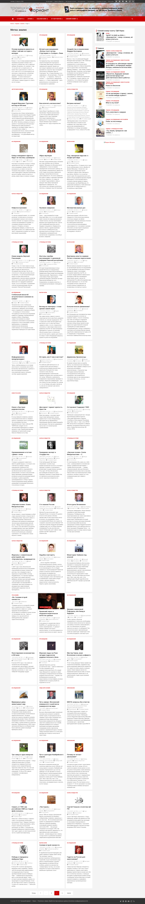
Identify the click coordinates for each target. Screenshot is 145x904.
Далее (69, 893)
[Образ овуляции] (51, 145)
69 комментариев (84, 508)
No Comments (17, 111)
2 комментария (17, 58)
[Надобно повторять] (51, 544)
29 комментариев (73, 412)
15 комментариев (73, 864)
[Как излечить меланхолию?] (51, 92)
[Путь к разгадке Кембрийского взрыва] (51, 744)
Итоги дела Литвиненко (76, 504)
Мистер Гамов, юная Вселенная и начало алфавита (79, 654)
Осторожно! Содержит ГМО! (78, 407)
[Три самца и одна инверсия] (23, 744)
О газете (20, 19)
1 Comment (44, 58)
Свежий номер (71, 19)
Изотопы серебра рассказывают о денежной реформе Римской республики (51, 258)
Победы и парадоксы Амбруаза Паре (20, 858)
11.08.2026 (109, 41)
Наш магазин (41, 19)
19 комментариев (83, 709)
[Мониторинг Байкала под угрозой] (79, 544)
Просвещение (90, 1)
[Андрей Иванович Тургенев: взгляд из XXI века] (23, 92)
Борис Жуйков (87, 506)
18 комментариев (46, 362)
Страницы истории (101, 1)
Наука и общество (59, 1)
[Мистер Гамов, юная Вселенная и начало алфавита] (79, 642)
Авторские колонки (71, 1)
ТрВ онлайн (111, 1)
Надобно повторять (47, 555)
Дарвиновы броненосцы (76, 357)
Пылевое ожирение (47, 208)
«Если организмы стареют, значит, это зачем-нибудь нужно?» (119, 94)
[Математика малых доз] (79, 197)
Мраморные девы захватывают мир (19, 703)
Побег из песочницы (114, 121)
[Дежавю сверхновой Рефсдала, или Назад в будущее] (79, 598)
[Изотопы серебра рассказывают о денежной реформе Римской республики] (51, 245)
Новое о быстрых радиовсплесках (18, 408)
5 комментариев (73, 56)
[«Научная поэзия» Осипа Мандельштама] (23, 494)
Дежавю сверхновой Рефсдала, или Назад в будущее (76, 611)
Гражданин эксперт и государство (47, 453)
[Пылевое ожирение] (51, 197)
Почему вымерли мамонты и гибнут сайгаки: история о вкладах (23, 51)
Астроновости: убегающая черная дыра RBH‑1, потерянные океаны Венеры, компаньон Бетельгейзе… (119, 65)
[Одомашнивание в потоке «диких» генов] (23, 441)
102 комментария (73, 814)
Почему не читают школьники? (74, 756)
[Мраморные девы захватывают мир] (23, 691)
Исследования (81, 1)
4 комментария (17, 660)
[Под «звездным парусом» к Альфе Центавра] (79, 145)
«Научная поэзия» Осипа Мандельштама (21, 506)
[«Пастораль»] (51, 796)
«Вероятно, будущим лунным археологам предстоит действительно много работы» (118, 76)
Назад (34, 893)
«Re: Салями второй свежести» (19, 598)
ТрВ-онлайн (15, 595)
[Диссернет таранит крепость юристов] (51, 396)
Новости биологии (113, 86)
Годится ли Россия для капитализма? (76, 858)
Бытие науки (49, 1)
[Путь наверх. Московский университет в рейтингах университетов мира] (51, 691)
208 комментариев (73, 163)
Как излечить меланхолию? (50, 103)
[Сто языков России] (51, 494)
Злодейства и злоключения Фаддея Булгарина (78, 50)
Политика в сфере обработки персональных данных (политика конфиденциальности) (63, 901)
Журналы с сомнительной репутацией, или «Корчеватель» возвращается (23, 557)
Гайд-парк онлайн (44, 688)
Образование (71, 688)
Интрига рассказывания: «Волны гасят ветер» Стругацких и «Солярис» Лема (51, 51)
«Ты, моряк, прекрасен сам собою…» (116, 132)
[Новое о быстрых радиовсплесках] (23, 396)
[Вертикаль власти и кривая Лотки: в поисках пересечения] (79, 245)
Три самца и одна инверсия (22, 755)
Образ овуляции (45, 156)
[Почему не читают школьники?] (79, 744)
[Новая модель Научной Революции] (23, 245)
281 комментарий (86, 118)
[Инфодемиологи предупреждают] (23, 346)
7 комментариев (73, 213)
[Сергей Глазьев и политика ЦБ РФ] (79, 796)
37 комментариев (18, 564)
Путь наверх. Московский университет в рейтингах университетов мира (49, 704)
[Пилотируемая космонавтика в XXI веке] (23, 642)
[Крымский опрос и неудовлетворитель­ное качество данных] (51, 601)
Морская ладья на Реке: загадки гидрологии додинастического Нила (48, 655)
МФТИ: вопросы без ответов (78, 702)
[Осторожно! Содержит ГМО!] (79, 396)
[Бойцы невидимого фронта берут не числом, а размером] (23, 145)
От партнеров (56, 19)
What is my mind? (112, 103)
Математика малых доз (76, 208)
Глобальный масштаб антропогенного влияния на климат (22, 297)
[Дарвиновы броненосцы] (79, 346)
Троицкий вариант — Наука (28, 901)
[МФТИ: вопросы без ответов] (79, 691)
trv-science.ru (116, 41)
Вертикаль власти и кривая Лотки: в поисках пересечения (79, 257)
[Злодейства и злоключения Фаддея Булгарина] (79, 38)
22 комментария (51, 460)
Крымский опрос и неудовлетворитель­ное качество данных (48, 613)
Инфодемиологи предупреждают (18, 358)
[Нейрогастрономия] (23, 197)
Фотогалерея (109, 61)
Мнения (122, 72)
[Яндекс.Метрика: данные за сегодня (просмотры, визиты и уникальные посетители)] (109, 142)
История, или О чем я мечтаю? (51, 357)
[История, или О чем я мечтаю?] (51, 346)
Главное (108, 51)
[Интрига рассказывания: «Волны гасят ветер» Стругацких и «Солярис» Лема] (51, 38)
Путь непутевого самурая (116, 112)
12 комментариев (49, 762)
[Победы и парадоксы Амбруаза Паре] (23, 846)
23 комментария (17, 603)
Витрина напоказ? (74, 103)
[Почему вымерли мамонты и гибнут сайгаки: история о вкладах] (23, 38)
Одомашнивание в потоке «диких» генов (22, 453)
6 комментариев (73, 263)
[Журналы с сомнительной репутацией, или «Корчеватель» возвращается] (23, 544)
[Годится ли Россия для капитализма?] (79, 846)
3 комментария (57, 159)
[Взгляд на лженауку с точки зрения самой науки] (51, 296)
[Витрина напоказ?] (79, 92)
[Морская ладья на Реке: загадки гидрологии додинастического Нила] (51, 642)
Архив (30, 19)
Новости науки (16, 393)
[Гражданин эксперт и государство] (51, 441)
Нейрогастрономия (19, 208)
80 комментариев (46, 314)
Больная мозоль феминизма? (78, 307)
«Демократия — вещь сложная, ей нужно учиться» (119, 54)
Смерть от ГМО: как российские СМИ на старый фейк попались (22, 809)
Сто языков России (46, 504)
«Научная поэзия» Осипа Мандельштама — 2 (76, 453)
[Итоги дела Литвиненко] (79, 494)
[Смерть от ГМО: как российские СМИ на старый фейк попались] (23, 796)
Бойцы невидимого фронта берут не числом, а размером (23, 157)
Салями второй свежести (49, 845)
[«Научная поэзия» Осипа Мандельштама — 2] (79, 441)
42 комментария (45, 850)
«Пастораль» (44, 807)
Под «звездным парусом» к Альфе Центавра (77, 157)
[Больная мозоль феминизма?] (79, 296)
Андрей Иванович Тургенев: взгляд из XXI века (22, 104)
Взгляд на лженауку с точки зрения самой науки (50, 308)
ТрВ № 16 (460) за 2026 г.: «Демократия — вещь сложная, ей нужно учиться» (119, 37)
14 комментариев (18, 263)
